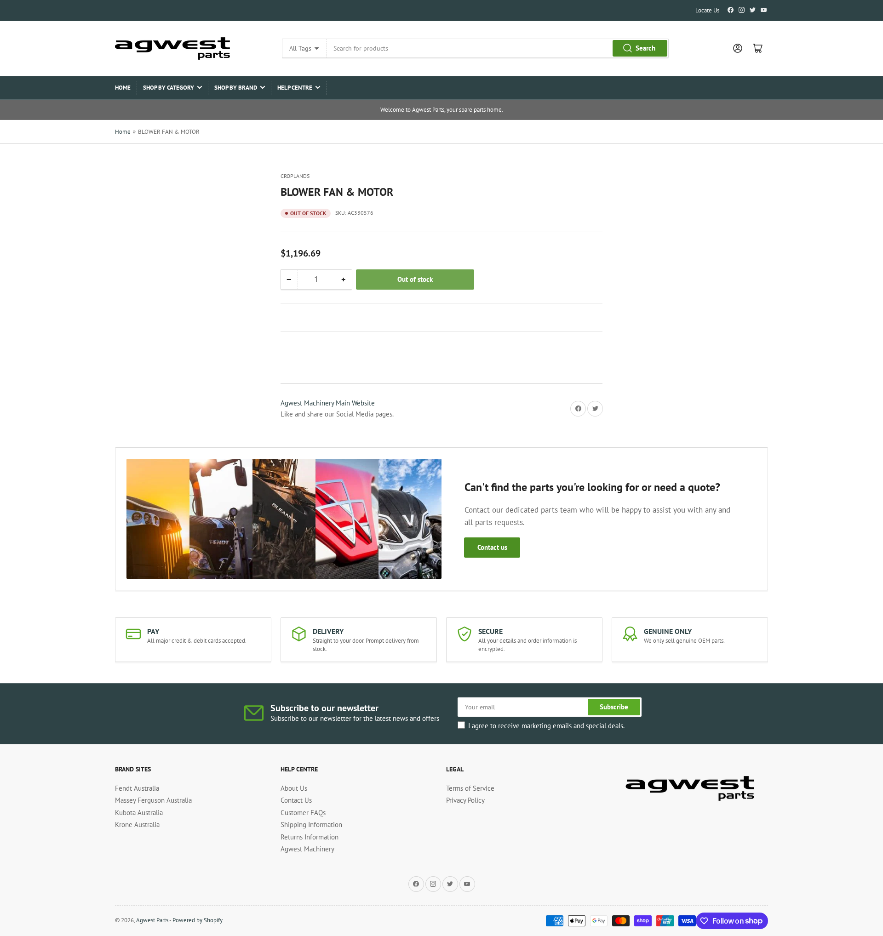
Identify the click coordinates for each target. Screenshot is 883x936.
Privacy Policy (465, 800)
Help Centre (294, 87)
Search (645, 48)
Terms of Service (470, 788)
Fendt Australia (137, 788)
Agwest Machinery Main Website (328, 403)
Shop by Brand (235, 87)
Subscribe (614, 706)
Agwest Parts (152, 920)
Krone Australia (137, 824)
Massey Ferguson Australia (153, 800)
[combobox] (497, 48)
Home (123, 87)
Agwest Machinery (307, 849)
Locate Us (707, 10)
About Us (294, 788)
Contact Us (296, 800)
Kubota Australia (139, 812)
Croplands (295, 175)
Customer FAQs (303, 812)
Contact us (492, 547)
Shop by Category (168, 87)
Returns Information (309, 837)
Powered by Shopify (197, 920)
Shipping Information (311, 824)
